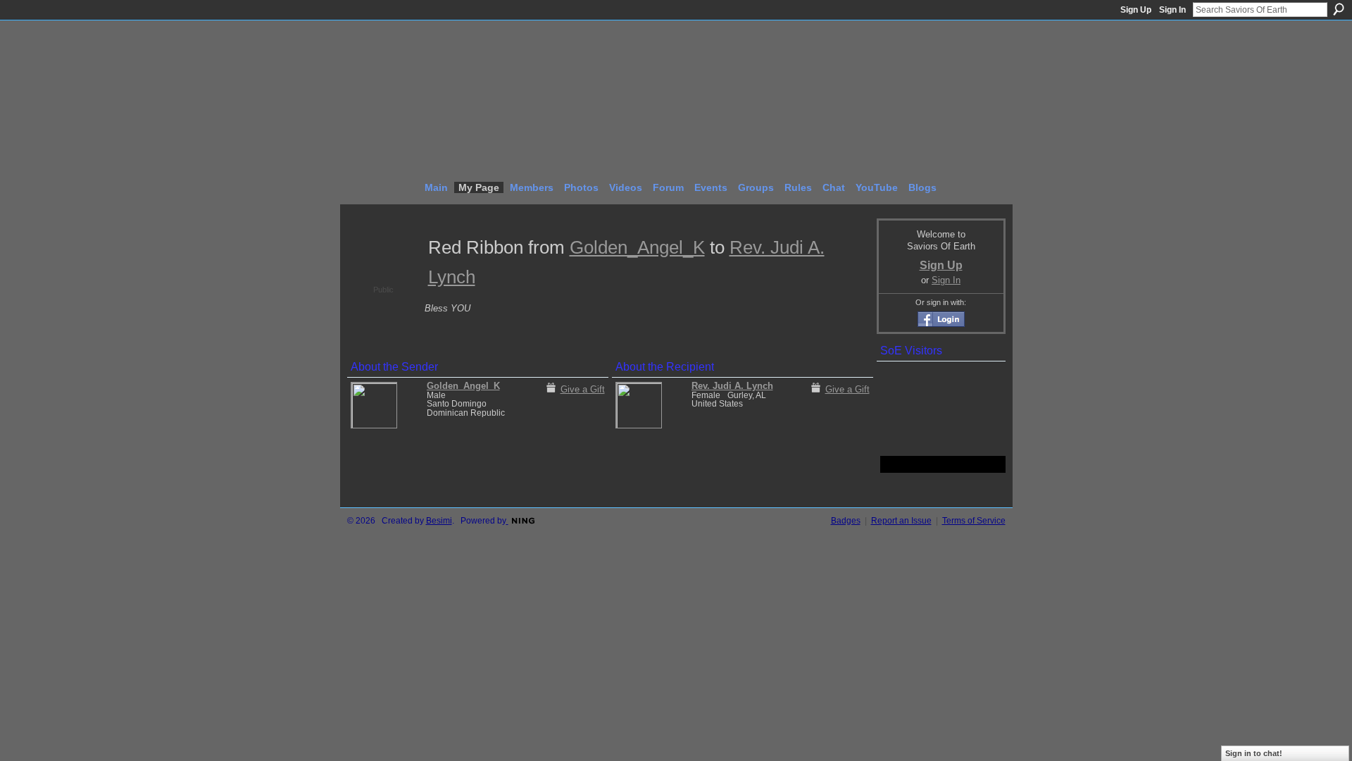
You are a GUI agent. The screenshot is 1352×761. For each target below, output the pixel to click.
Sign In (1172, 10)
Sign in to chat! (1253, 753)
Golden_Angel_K (637, 247)
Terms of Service (974, 521)
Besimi (439, 521)
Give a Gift (583, 389)
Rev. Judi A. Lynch (732, 385)
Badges (845, 521)
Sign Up (1135, 10)
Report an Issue (901, 521)
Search (1338, 9)
